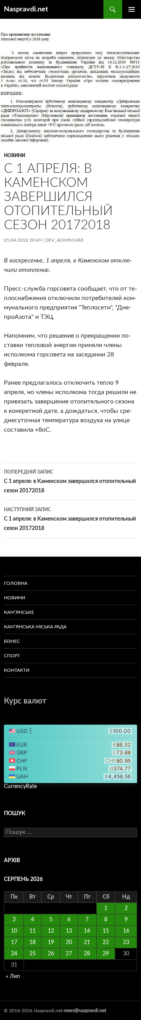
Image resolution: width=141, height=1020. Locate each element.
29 (106, 954)
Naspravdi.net (26, 9)
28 (87, 954)
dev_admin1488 (64, 240)
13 (69, 931)
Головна (15, 583)
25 (32, 954)
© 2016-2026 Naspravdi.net (33, 1010)
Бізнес (12, 641)
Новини (14, 155)
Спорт (12, 655)
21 (87, 942)
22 (106, 942)
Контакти (16, 670)
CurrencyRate (20, 786)
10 (14, 931)
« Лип (13, 976)
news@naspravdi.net (84, 1010)
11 (32, 931)
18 (32, 942)
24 (14, 954)
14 (87, 931)
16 (126, 931)
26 (51, 954)
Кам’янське (19, 612)
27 (69, 954)
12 (51, 931)
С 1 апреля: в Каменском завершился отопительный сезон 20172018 (70, 482)
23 (126, 942)
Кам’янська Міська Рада (35, 626)
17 (14, 942)
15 (106, 931)
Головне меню (131, 9)
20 (69, 942)
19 (51, 942)
